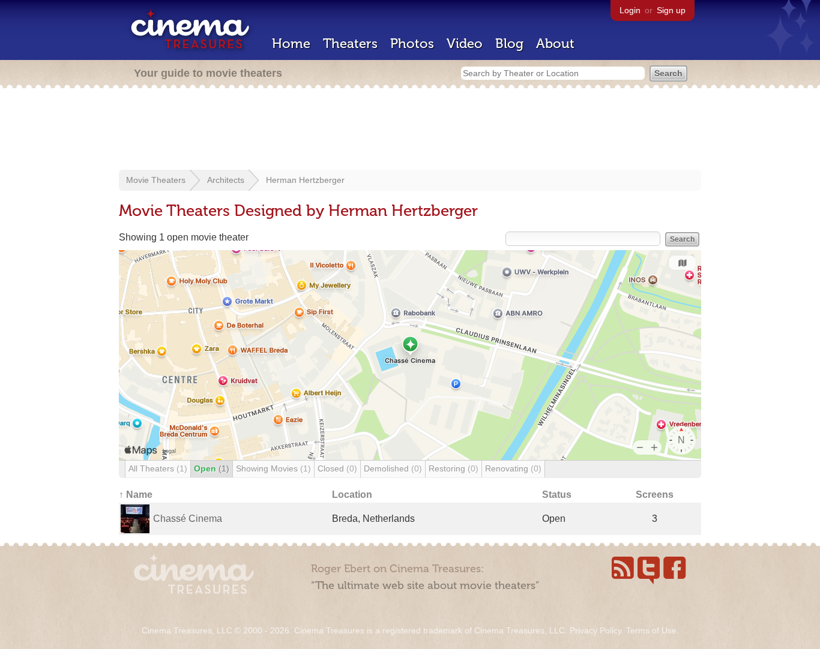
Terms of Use (651, 630)
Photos (412, 43)
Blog (509, 43)
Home (291, 43)
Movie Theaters (155, 180)
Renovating (513, 468)
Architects (225, 180)
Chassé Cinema (187, 518)
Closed (337, 468)
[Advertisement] (410, 130)
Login (630, 10)
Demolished (393, 468)
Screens (655, 494)
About (555, 43)
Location (352, 494)
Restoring (453, 468)
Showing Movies (273, 468)
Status (556, 494)
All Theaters (157, 468)
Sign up (671, 10)
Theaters (350, 43)
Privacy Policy (595, 630)
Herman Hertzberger (305, 180)
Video (465, 43)
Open (211, 468)
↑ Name (135, 494)
